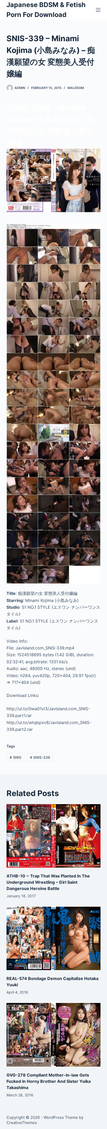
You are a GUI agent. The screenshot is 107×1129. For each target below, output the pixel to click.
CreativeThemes (21, 1122)
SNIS (15, 757)
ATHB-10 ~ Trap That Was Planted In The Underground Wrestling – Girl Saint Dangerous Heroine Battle (48, 882)
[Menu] (98, 10)
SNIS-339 (40, 757)
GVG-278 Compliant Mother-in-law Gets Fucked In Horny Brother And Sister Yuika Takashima (48, 1081)
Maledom (76, 88)
